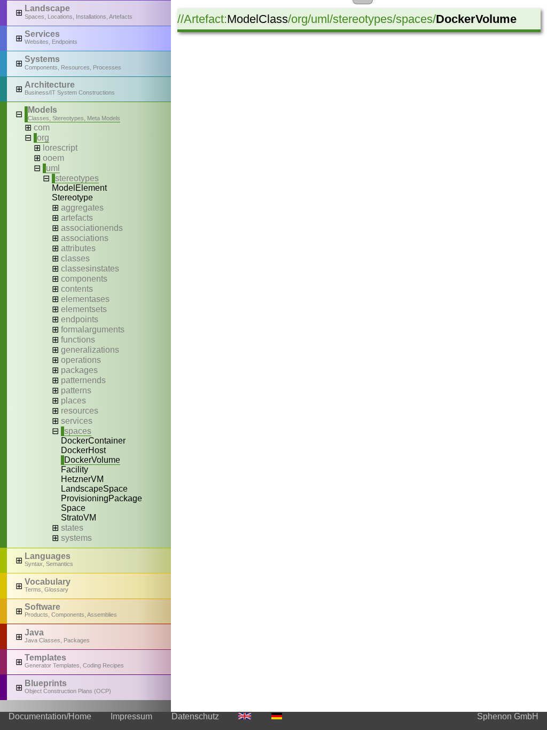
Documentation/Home (50, 716)
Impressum (131, 716)
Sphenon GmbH (507, 716)
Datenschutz (195, 716)
